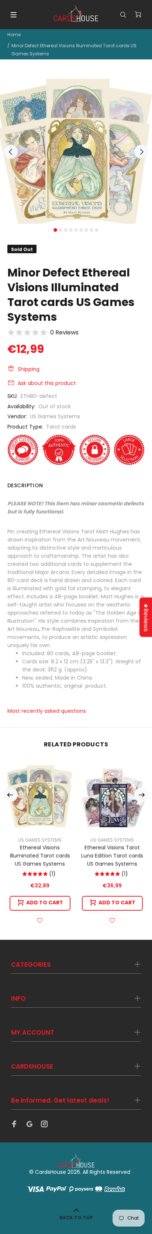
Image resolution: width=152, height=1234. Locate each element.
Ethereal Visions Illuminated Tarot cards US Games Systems (40, 855)
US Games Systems (55, 416)
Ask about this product (47, 383)
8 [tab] (91, 230)
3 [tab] (66, 230)
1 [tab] (55, 230)
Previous (11, 152)
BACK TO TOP (76, 1217)
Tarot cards (61, 426)
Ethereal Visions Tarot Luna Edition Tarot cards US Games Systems (112, 855)
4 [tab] (71, 230)
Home (14, 34)
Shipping (28, 369)
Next (141, 152)
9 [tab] (97, 230)
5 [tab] (76, 230)
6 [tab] (81, 230)
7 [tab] (86, 230)
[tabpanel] (76, 148)
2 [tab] (60, 230)
